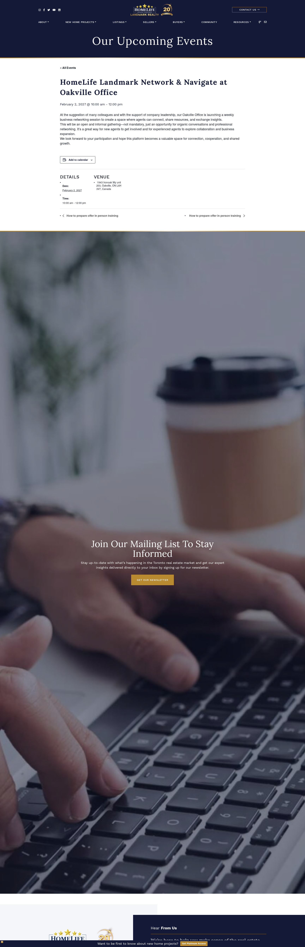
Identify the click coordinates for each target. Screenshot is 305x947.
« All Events (68, 68)
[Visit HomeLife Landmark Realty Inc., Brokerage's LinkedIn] (59, 10)
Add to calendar (78, 159)
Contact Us (248, 9)
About (42, 22)
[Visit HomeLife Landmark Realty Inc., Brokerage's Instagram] (39, 10)
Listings (118, 22)
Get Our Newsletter (152, 580)
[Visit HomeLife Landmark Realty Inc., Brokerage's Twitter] (48, 10)
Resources (241, 22)
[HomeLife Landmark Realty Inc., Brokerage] (152, 9)
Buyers (178, 22)
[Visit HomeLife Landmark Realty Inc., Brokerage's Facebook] (44, 10)
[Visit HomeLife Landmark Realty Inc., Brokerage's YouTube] (54, 10)
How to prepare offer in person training (92, 216)
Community (209, 22)
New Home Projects (79, 22)
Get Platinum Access (194, 943)
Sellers (148, 22)
